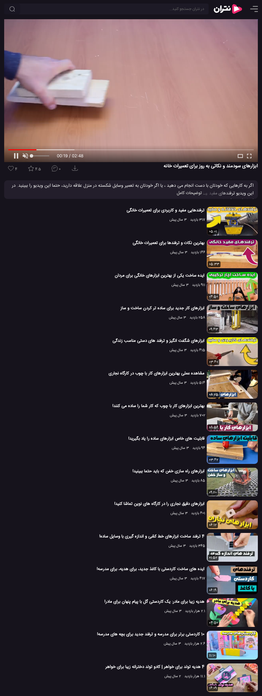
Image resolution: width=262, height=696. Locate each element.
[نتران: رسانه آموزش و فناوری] (228, 9)
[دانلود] (76, 170)
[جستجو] (12, 9)
